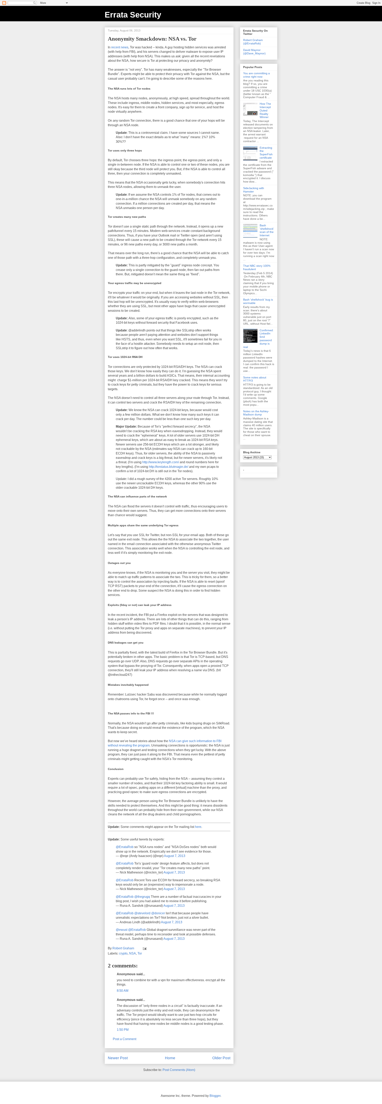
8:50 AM (122, 990)
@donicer (158, 913)
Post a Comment (124, 1039)
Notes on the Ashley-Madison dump (256, 413)
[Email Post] (144, 948)
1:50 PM (123, 1029)
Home (170, 1058)
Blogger (215, 1095)
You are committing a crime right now (256, 75)
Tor (139, 953)
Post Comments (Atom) (179, 1070)
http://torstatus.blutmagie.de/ (168, 466)
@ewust (121, 929)
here (198, 826)
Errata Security (133, 14)
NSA (132, 953)
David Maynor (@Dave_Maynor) (254, 51)
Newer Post (118, 1058)
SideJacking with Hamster (253, 190)
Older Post (221, 1058)
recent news (119, 47)
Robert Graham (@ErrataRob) (253, 41)
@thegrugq (142, 896)
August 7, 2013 (174, 856)
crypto (123, 953)
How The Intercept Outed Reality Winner (265, 110)
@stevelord (142, 913)
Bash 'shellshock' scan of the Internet (267, 230)
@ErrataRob (125, 847)
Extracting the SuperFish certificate (266, 152)
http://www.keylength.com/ (160, 462)
